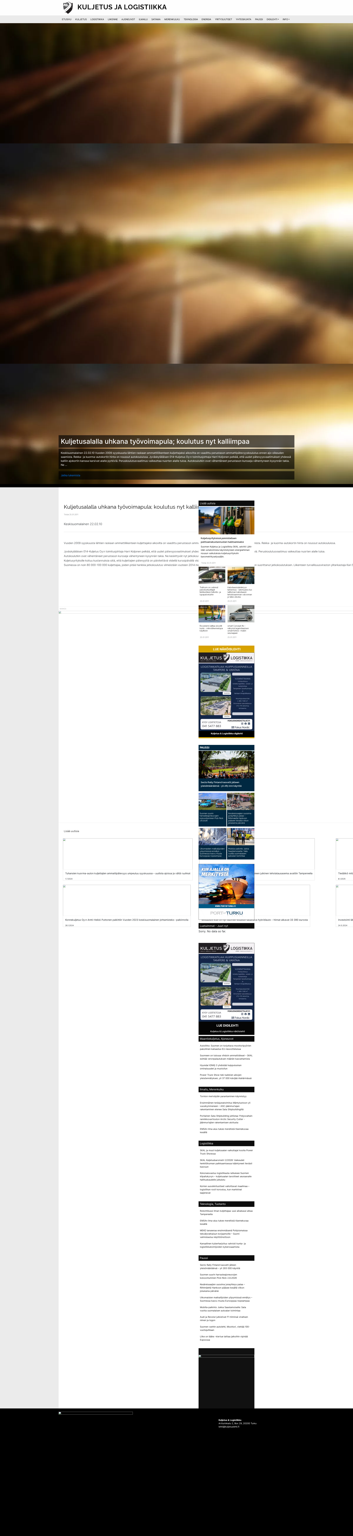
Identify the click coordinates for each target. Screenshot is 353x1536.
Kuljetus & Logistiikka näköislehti (227, 1031)
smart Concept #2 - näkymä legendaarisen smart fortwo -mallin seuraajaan (238, 629)
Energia (206, 19)
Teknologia (191, 19)
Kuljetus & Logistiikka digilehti (227, 733)
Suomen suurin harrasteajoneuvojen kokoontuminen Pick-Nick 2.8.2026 (211, 817)
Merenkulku (172, 19)
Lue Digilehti (227, 1025)
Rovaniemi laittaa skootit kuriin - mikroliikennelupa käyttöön (211, 628)
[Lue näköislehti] (226, 692)
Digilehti (272, 19)
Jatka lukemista (70, 475)
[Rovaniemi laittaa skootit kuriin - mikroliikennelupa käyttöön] (212, 613)
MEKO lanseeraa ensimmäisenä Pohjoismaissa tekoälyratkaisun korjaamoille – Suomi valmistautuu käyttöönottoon (224, 1233)
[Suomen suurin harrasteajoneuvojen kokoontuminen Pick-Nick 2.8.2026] (213, 801)
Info (285, 19)
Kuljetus (81, 19)
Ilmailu (143, 19)
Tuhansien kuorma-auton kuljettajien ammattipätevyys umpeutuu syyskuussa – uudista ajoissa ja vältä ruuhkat (127, 873)
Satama (156, 19)
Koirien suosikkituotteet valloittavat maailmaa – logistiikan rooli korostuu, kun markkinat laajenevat (224, 1189)
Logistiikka (97, 19)
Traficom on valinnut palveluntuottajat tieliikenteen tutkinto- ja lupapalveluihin (210, 591)
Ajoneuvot (128, 19)
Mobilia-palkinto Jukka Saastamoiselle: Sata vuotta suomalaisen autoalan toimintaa (238, 852)
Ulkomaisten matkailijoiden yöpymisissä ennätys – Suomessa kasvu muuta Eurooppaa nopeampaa (212, 852)
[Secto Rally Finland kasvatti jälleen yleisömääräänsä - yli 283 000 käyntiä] (226, 764)
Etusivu (66, 19)
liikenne (113, 19)
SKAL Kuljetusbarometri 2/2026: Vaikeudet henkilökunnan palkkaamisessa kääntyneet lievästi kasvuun (226, 1163)
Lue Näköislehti (226, 649)
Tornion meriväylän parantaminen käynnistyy (223, 1096)
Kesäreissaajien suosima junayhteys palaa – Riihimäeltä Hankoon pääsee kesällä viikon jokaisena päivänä (239, 818)
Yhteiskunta (243, 19)
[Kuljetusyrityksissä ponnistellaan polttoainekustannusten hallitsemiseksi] (226, 520)
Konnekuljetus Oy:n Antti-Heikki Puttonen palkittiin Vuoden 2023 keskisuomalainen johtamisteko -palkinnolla (126, 919)
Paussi (259, 19)
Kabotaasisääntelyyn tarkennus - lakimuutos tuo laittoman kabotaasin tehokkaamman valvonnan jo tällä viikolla (240, 592)
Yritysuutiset (223, 19)
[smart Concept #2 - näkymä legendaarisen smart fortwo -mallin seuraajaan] (241, 613)
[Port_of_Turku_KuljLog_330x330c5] (226, 893)
